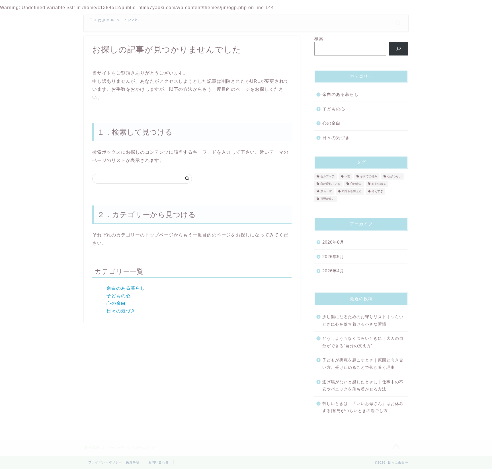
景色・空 (326, 191)
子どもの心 (118, 295)
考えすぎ (377, 191)
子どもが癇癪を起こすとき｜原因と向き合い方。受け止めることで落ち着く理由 (362, 364)
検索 (318, 38)
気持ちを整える (352, 191)
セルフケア (327, 176)
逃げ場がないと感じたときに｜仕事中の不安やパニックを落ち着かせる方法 (362, 386)
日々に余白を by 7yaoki (114, 20)
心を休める (379, 183)
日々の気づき (121, 310)
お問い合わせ (158, 462)
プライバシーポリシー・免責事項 (114, 462)
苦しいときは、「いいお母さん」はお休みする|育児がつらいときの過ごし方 (362, 407)
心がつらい (394, 176)
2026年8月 (333, 242)
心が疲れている (330, 183)
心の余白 (116, 303)
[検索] (399, 48)
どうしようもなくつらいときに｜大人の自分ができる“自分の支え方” (362, 342)
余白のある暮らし (125, 288)
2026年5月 (333, 256)
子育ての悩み (368, 176)
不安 (347, 176)
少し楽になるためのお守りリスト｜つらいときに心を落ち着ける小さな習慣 (362, 320)
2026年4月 (333, 270)
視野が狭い (327, 198)
